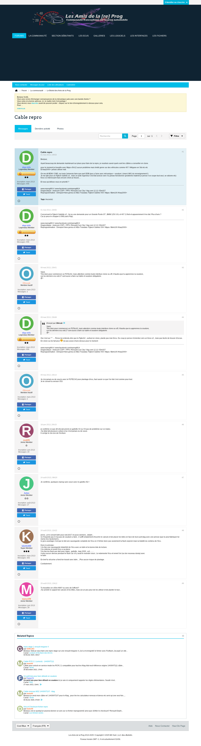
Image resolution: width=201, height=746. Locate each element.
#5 (183, 375)
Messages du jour (37, 85)
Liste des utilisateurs (55, 85)
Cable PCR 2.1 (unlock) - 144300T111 (39, 661)
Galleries (99, 36)
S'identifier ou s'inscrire (175, 2)
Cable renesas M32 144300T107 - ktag (39, 691)
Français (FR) (39, 726)
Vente (31, 668)
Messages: (21, 184)
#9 (183, 583)
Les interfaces (138, 36)
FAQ (31, 682)
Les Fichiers (159, 36)
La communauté (38, 36)
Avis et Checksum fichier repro (36, 707)
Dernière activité (42, 128)
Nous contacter (21, 85)
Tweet (28, 194)
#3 (183, 268)
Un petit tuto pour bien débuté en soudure (40, 676)
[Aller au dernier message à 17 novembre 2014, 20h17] (40, 684)
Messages (23, 128)
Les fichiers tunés (36, 713)
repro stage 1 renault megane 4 (36, 647)
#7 (183, 478)
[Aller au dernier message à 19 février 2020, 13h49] (41, 700)
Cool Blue (21, 726)
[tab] (23, 128)
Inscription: (21, 182)
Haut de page (178, 726)
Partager (28, 189)
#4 (183, 317)
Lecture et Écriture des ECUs (40, 653)
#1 (183, 152)
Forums (19, 36)
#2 (183, 210)
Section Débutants (63, 36)
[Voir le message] (64, 323)
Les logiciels (117, 36)
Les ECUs (84, 36)
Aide (150, 726)
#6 (183, 425)
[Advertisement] (100, 60)
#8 (183, 530)
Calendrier (71, 85)
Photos (60, 128)
